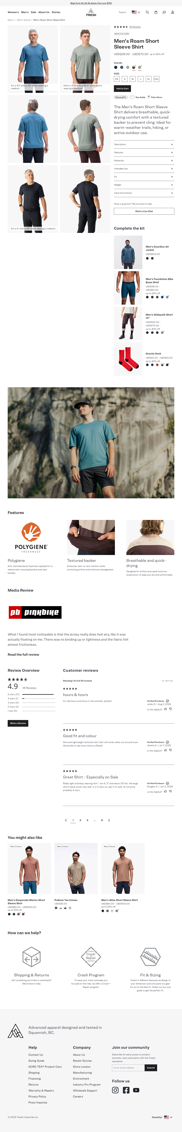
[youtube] (136, 1090)
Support (122, 12)
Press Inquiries (37, 1102)
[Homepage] (91, 12)
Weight (117, 184)
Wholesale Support (85, 1090)
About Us (43, 12)
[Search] (147, 12)
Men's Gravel (23, 20)
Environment (81, 1078)
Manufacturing (82, 1072)
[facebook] (126, 1090)
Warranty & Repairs (41, 1090)
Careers (78, 1096)
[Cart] (155, 12)
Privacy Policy (37, 1096)
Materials (119, 160)
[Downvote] (170, 709)
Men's (25, 12)
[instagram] (115, 1090)
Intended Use (121, 168)
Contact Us (35, 1054)
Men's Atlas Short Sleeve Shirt (119, 900)
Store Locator (82, 1066)
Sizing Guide (36, 1060)
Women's (13, 12)
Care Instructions (123, 193)
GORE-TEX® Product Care (45, 1066)
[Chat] (164, 12)
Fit (115, 176)
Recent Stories (82, 1060)
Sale (33, 12)
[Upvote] (164, 709)
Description (120, 144)
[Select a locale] (136, 12)
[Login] (172, 12)
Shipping (34, 1072)
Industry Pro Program (87, 1084)
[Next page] (109, 820)
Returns (33, 1084)
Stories (56, 12)
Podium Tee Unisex (65, 900)
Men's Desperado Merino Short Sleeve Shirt (26, 902)
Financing (34, 1078)
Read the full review (23, 654)
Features (118, 152)
